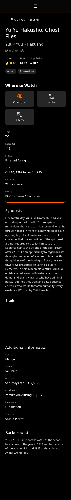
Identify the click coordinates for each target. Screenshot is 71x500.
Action (10, 71)
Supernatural (27, 71)
